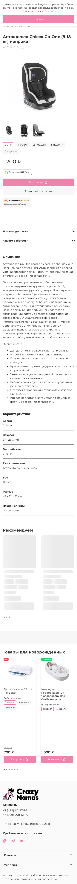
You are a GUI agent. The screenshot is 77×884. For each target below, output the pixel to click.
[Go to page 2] (6, 617)
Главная (8, 26)
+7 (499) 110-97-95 (15, 810)
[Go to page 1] (4, 617)
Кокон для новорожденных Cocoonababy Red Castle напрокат (53, 694)
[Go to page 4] (12, 769)
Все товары (26, 26)
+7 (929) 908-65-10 (15, 814)
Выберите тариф (13, 698)
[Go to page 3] (9, 617)
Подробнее (51, 11)
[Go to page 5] (14, 769)
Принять (38, 19)
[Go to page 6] (17, 769)
